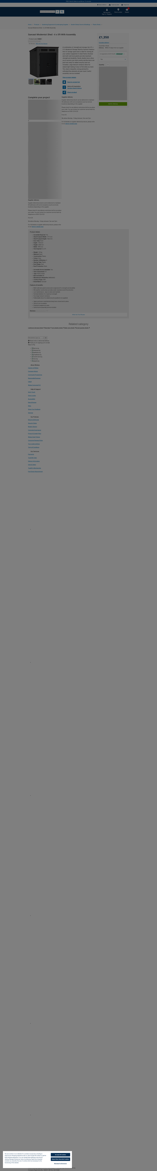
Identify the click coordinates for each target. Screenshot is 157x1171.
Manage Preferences (60, 1163)
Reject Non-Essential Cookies (60, 1159)
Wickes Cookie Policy (25, 1162)
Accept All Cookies (60, 1154)
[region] (37, 1159)
